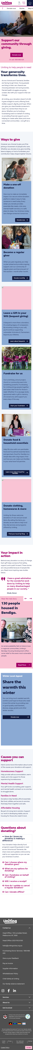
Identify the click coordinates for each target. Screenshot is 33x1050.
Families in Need (9, 796)
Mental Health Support (12, 783)
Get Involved (7, 1008)
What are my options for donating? (16, 869)
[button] (16, 55)
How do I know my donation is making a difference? (13, 838)
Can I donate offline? (14, 892)
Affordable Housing (10, 808)
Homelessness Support (12, 771)
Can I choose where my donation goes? (16, 863)
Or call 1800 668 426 (16, 60)
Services (6, 997)
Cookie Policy (3, 1042)
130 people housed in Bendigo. (10, 608)
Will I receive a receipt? (16, 881)
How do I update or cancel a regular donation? (17, 886)
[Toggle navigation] (24, 3)
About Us (6, 1003)
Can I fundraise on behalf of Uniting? (17, 876)
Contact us (7, 928)
